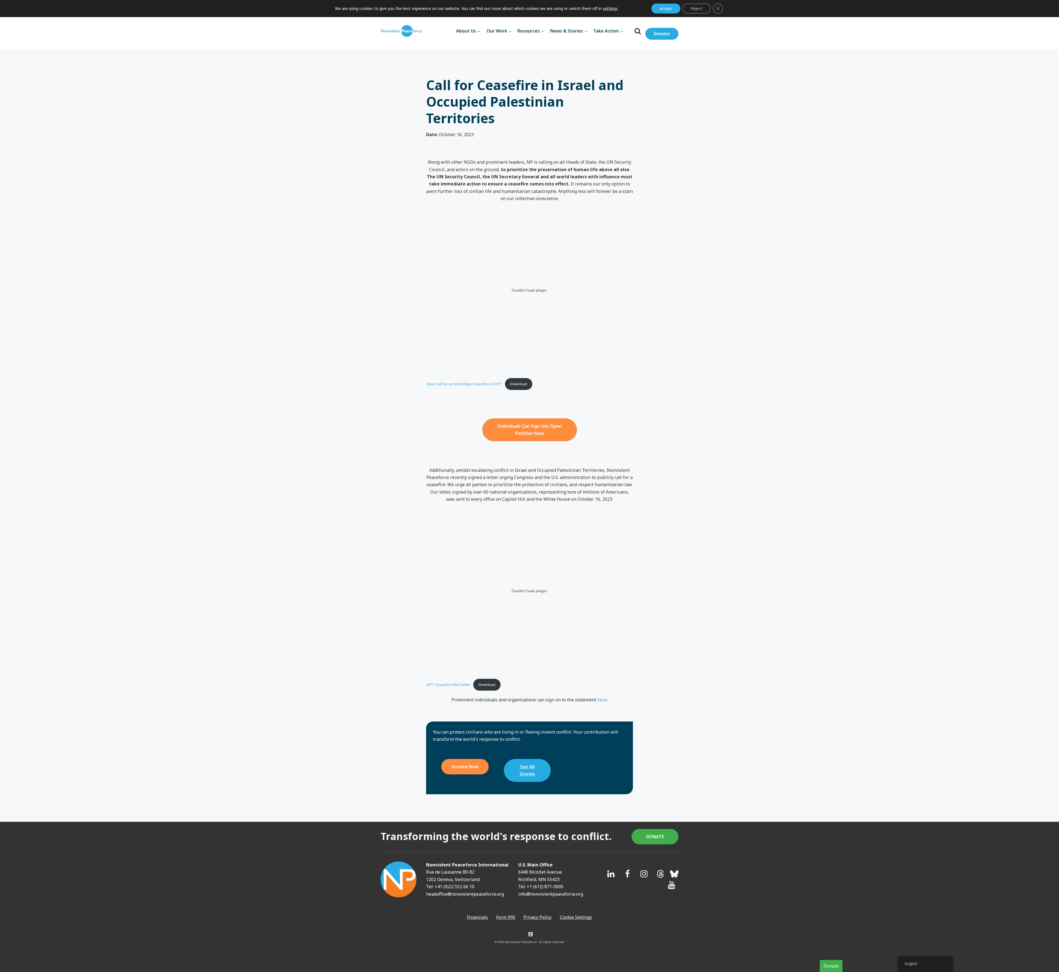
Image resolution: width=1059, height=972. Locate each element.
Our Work (496, 31)
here (602, 700)
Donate (662, 34)
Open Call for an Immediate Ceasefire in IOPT (464, 383)
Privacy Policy (537, 917)
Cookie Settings (576, 917)
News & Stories (566, 31)
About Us (466, 31)
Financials (477, 917)
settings (610, 8)
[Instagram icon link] (644, 874)
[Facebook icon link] (627, 874)
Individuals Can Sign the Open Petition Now (529, 429)
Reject (696, 8)
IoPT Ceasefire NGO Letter (448, 684)
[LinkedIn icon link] (611, 874)
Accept (666, 8)
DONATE (655, 837)
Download (518, 383)
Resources (528, 31)
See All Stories (527, 770)
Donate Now (465, 767)
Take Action (606, 31)
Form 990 (505, 917)
